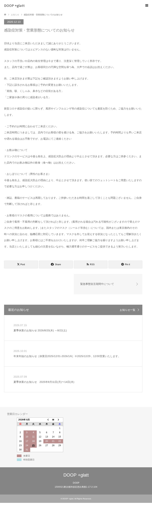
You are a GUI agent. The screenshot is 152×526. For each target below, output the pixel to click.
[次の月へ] (60, 419)
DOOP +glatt (14, 5)
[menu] (146, 5)
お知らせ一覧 (127, 310)
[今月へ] (53, 419)
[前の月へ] (46, 419)
